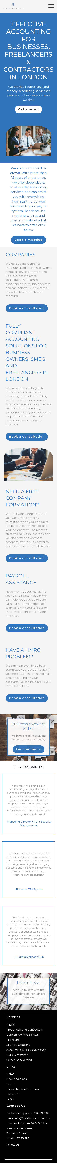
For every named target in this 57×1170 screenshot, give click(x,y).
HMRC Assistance (17, 1054)
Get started (28, 109)
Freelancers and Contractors (24, 1029)
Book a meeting (28, 240)
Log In (10, 1084)
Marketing (13, 1039)
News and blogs (16, 1079)
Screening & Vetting (19, 1060)
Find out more (28, 749)
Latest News (28, 982)
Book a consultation (27, 308)
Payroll (11, 1024)
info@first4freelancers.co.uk (32, 1118)
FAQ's (9, 1099)
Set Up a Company (18, 1044)
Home (10, 1073)
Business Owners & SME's (22, 1034)
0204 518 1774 (40, 1123)
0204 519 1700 (41, 1113)
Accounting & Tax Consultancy (26, 1049)
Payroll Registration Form (22, 1089)
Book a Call (13, 1094)
